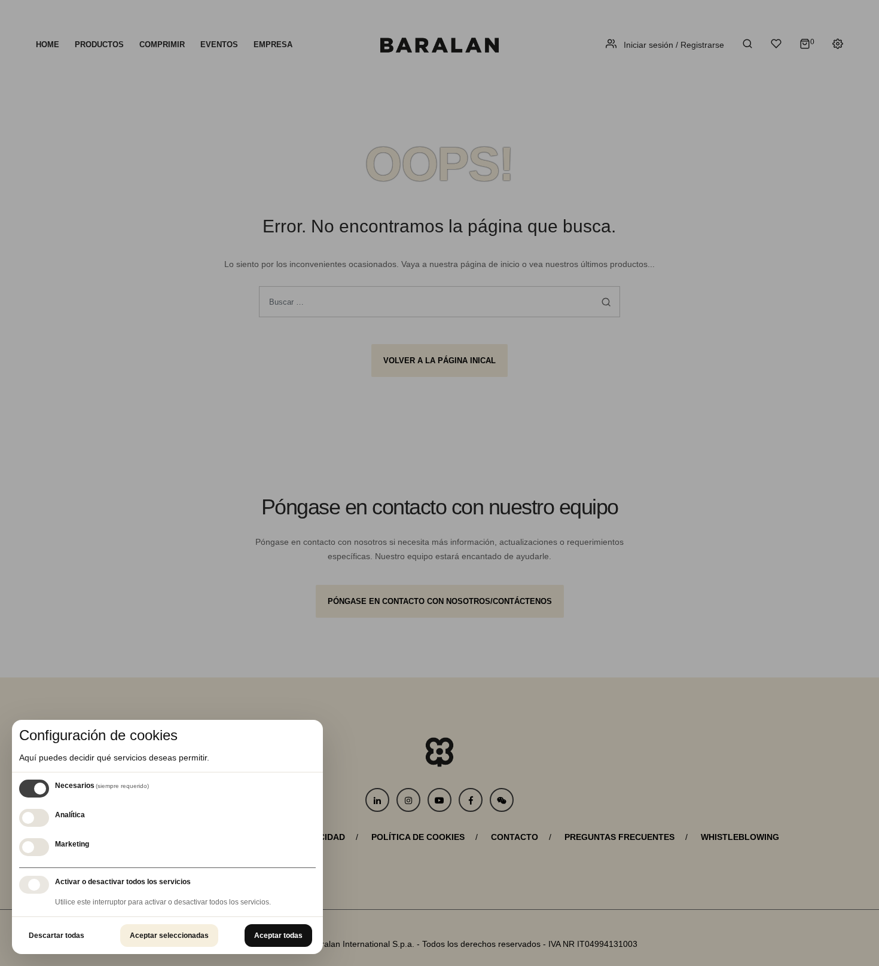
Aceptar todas (278, 935)
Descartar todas (56, 935)
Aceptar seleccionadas (169, 935)
